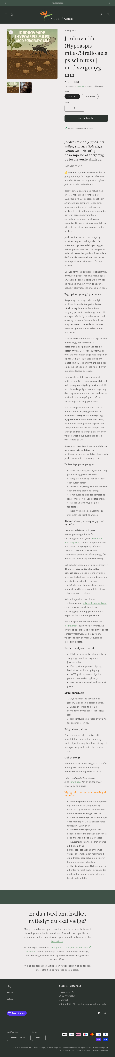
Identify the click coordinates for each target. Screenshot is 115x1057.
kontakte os (57, 941)
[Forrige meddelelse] (5, 3)
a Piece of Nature (25, 1047)
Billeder (10, 999)
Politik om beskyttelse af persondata (76, 1047)
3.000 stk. (72, 96)
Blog (9, 986)
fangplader (75, 782)
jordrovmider (71, 626)
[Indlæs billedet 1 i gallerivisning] (13, 87)
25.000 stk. (90, 96)
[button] (6, 15)
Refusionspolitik (55, 1047)
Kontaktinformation (83, 1050)
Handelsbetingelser (100, 1047)
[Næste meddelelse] (109, 3)
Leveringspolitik (68, 1050)
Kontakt (10, 993)
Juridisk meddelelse (100, 1050)
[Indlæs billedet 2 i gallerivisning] (26, 87)
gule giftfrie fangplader (94, 603)
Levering (80, 86)
